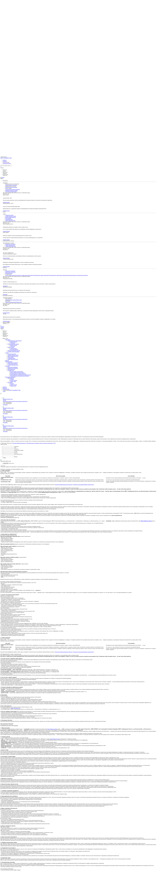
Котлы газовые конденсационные (25, 275)
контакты (5, 161)
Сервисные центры (9, 215)
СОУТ (54, 443)
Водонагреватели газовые (13, 344)
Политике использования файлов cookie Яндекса (83, 484)
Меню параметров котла (10, 217)
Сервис (6, 352)
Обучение (7, 366)
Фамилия (16, 446)
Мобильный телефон (19, 450)
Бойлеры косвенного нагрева (11, 190)
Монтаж (7, 360)
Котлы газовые (11, 347)
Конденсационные (16, 189)
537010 (4, 427)
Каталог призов (12, 299)
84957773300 (3, 157)
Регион (16, 452)
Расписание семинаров (10, 270)
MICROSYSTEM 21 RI (8, 399)
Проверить (5, 294)
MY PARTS (10, 382)
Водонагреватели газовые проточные (40, 275)
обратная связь (6, 162)
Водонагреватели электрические (15, 340)
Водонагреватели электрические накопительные (59, 275)
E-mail (16, 451)
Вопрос (15, 456)
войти (4, 391)
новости (4, 160)
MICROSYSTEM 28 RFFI (8, 425)
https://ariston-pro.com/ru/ (146, 520)
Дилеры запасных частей (10, 216)
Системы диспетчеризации (11, 191)
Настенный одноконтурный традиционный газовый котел (15, 401)
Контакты (5, 388)
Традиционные (8, 189)
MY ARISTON (11, 378)
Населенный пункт (19, 454)
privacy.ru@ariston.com (15, 708)
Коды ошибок (8, 218)
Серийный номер (9, 219)
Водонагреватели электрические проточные (78, 275)
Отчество (16, 449)
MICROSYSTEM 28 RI (8, 417)
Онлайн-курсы (11, 370)
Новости (5, 386)
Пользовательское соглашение (33, 443)
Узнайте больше (6, 202)
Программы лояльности (10, 377)
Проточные (14, 185)
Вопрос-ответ (19, 299)
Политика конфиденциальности (19, 443)
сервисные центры (7, 163)
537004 (4, 400)
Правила (7, 299)
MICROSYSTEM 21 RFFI (8, 408)
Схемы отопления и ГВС (10, 246)
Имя (15, 447)
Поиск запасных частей (10, 220)
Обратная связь (6, 389)
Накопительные (8, 185)
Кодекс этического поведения (46, 443)
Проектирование (8, 361)
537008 (4, 418)
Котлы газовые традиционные (11, 275)
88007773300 (9, 157)
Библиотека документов (10, 244)
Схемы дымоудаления (10, 245)
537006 (4, 409)
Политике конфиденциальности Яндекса (63, 484)
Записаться (5, 285)
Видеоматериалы (9, 273)
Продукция (7, 339)
